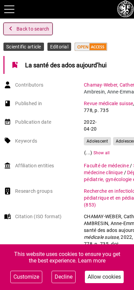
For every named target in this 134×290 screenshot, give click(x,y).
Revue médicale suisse (108, 103)
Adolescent (97, 141)
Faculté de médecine (107, 165)
